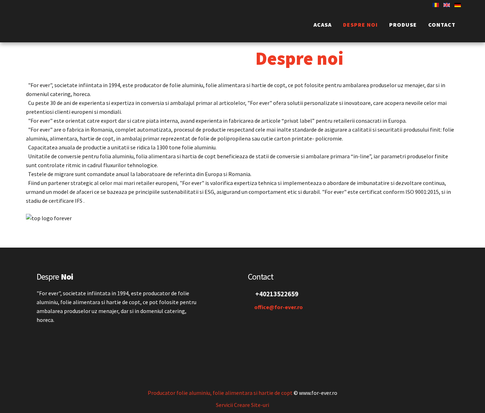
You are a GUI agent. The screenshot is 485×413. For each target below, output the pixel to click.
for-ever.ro (75, 25)
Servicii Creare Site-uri (242, 404)
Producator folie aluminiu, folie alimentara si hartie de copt (220, 392)
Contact (442, 24)
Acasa (323, 24)
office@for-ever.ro (278, 307)
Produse (403, 24)
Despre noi (360, 24)
